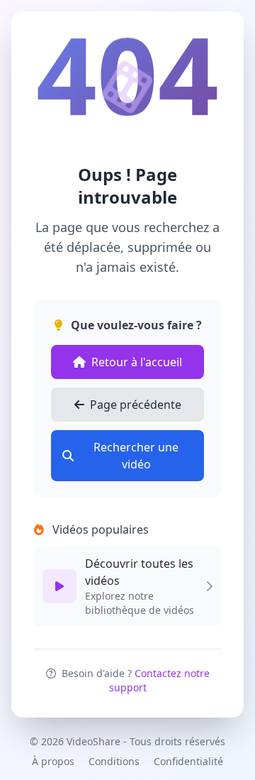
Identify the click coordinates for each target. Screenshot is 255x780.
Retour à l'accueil (136, 362)
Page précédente (135, 404)
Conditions (114, 761)
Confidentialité (188, 761)
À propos (53, 761)
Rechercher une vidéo (136, 455)
